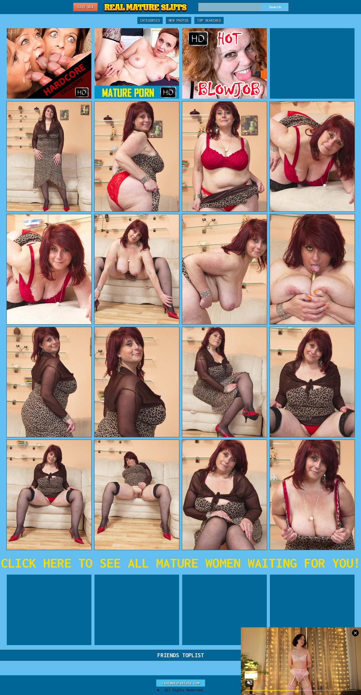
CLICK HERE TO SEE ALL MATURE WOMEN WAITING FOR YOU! (180, 562)
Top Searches (209, 20)
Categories (150, 20)
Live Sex (85, 7)
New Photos (178, 20)
